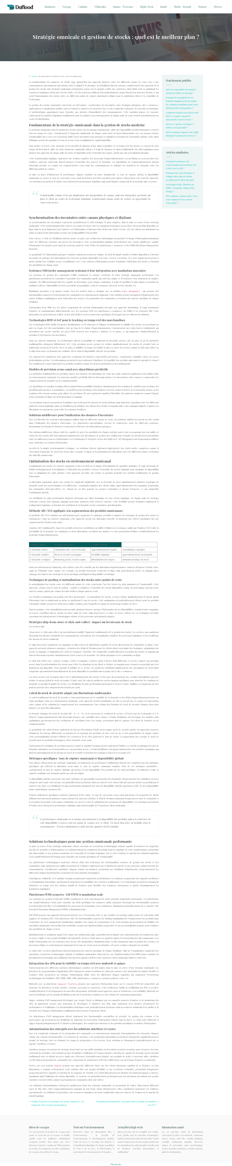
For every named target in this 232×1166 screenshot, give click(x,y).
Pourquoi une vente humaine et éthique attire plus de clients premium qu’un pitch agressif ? (180, 176)
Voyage (66, 6)
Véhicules (100, 6)
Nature (202, 6)
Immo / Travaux (123, 6)
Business (50, 6)
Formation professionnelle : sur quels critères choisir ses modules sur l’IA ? (126, 1103)
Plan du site (116, 1164)
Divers (218, 6)
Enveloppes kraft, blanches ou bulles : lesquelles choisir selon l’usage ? (180, 188)
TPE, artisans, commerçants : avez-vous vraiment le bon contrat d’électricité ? (182, 199)
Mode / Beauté (182, 6)
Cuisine (82, 6)
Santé (163, 6)
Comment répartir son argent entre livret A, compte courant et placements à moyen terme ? (182, 116)
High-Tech (146, 6)
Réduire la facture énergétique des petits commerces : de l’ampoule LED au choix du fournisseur (57, 1103)
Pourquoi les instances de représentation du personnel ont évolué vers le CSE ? (181, 165)
